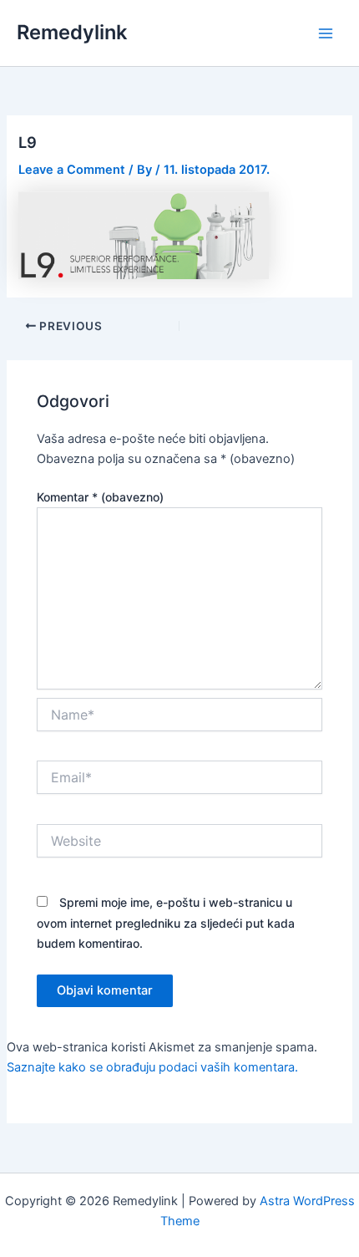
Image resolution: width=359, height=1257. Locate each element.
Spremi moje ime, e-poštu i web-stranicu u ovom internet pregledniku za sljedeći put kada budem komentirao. (166, 922)
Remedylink (72, 32)
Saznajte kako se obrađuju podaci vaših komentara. (152, 1067)
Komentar (100, 497)
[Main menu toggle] (325, 32)
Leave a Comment (71, 169)
